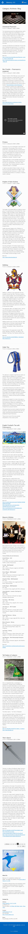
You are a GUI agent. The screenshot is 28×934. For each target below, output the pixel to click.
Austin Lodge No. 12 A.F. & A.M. (9, 903)
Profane (5, 142)
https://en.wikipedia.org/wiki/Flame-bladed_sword (13, 830)
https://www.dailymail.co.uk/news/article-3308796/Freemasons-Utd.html (11, 505)
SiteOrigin (16, 931)
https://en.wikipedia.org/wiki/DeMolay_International (13, 337)
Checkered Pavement (9, 27)
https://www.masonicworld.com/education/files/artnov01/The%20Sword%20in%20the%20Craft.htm (14, 835)
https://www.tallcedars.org (8, 730)
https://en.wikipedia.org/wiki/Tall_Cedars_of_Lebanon (13, 728)
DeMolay (5, 265)
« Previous (7, 843)
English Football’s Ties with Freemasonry (11, 426)
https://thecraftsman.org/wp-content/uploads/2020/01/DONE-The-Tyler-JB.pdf (13, 832)
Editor (18, 28)
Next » (23, 846)
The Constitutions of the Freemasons (14, 85)
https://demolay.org (6, 338)
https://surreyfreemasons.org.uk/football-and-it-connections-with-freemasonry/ (12, 508)
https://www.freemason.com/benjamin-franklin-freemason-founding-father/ (12, 103)
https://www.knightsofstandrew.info (10, 257)
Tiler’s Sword (7, 738)
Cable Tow (6, 347)
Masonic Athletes (8, 517)
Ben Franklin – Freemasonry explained (12, 70)
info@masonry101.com (7, 911)
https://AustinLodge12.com (8, 914)
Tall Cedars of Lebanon (10, 655)
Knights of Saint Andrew (10, 182)
